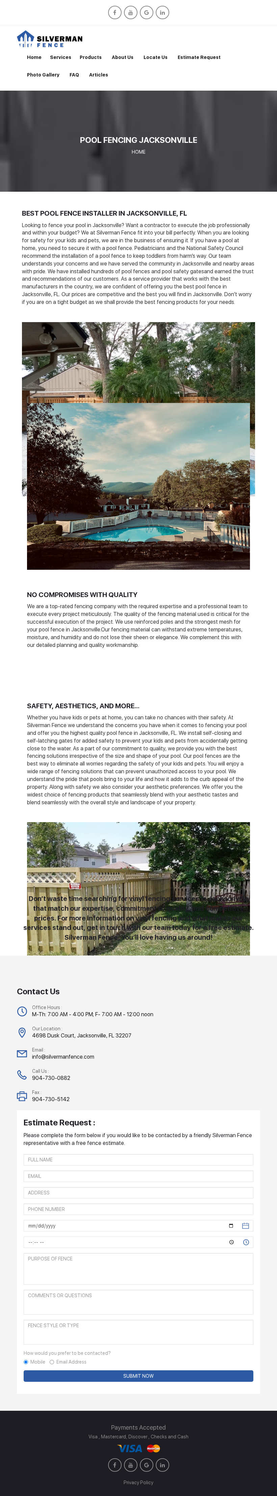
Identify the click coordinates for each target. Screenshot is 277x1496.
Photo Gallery (43, 74)
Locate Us (156, 57)
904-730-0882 (51, 1078)
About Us (122, 57)
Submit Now (138, 1376)
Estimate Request (199, 57)
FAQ (74, 74)
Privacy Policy (138, 1482)
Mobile (37, 1362)
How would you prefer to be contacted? (67, 1353)
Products (91, 57)
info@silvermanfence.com (63, 1057)
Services (60, 57)
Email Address (71, 1362)
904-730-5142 (51, 1099)
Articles (98, 74)
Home (34, 57)
